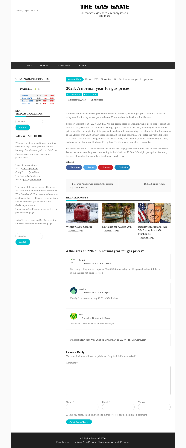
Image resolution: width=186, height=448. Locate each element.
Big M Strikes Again (154, 183)
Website (142, 402)
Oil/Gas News (63, 65)
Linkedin (123, 167)
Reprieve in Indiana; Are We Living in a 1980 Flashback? (152, 230)
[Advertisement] (93, 42)
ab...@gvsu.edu (30, 168)
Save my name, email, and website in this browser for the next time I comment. (107, 414)
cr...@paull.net (32, 172)
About (29, 65)
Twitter (91, 167)
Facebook (75, 167)
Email (106, 402)
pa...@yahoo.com (32, 179)
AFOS (82, 259)
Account (82, 65)
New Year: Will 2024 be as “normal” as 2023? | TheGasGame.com (113, 339)
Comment (72, 362)
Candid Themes (121, 442)
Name (70, 402)
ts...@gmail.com (31, 176)
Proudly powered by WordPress (72, 442)
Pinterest (106, 167)
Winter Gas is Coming (79, 226)
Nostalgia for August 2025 (117, 226)
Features (44, 65)
